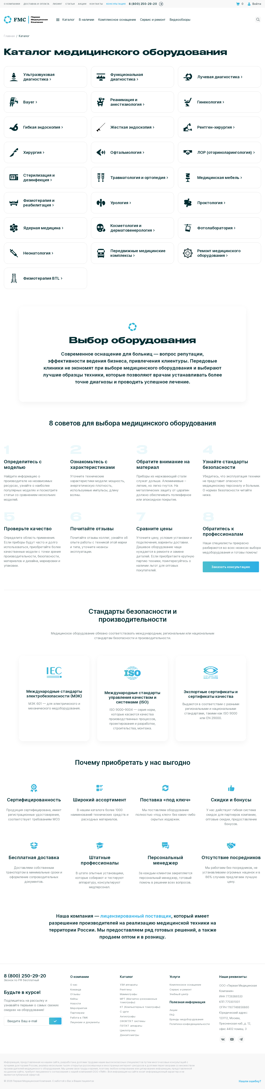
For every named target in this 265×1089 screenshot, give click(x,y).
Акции (174, 1010)
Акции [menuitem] (82, 4)
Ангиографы (127, 1016)
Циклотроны (128, 1030)
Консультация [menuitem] (116, 4)
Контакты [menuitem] (96, 4)
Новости (75, 1003)
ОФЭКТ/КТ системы (132, 1021)
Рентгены (126, 989)
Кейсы (74, 998)
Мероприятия (78, 1008)
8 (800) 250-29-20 (143, 3)
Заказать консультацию (230, 567)
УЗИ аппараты (129, 984)
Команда (75, 989)
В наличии (86, 19)
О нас (73, 984)
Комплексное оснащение (117, 19)
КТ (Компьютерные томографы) (140, 1006)
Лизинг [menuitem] (57, 4)
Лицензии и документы (85, 1022)
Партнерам (77, 1012)
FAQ (172, 1014)
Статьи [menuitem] (70, 4)
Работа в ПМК (79, 1017)
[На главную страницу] (26, 19)
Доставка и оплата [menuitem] (36, 4)
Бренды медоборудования (187, 1019)
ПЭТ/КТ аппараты (131, 1025)
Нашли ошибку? (250, 1081)
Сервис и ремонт (152, 19)
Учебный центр (179, 994)
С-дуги (124, 1011)
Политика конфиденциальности (190, 1023)
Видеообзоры (180, 19)
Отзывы (75, 994)
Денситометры (129, 1035)
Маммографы (128, 994)
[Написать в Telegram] (161, 3)
